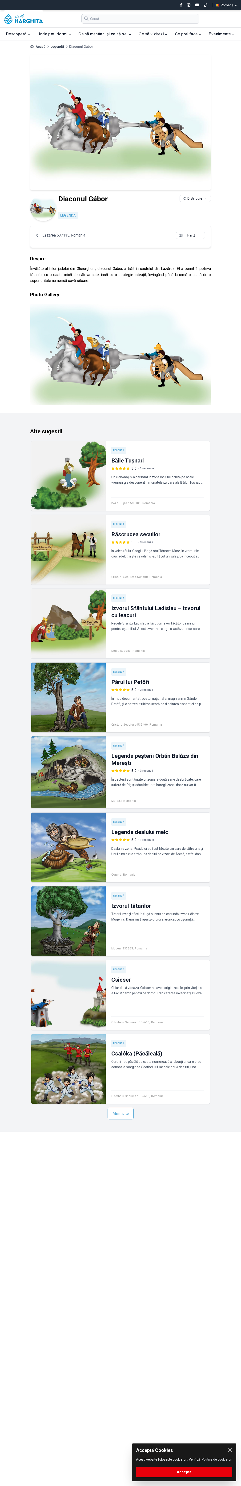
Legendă (57, 46)
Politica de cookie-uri (217, 1459)
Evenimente (220, 34)
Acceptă (184, 1472)
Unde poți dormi (52, 34)
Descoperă (17, 34)
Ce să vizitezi (152, 34)
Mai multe (120, 1113)
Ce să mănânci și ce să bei (103, 34)
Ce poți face (187, 34)
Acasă (40, 46)
